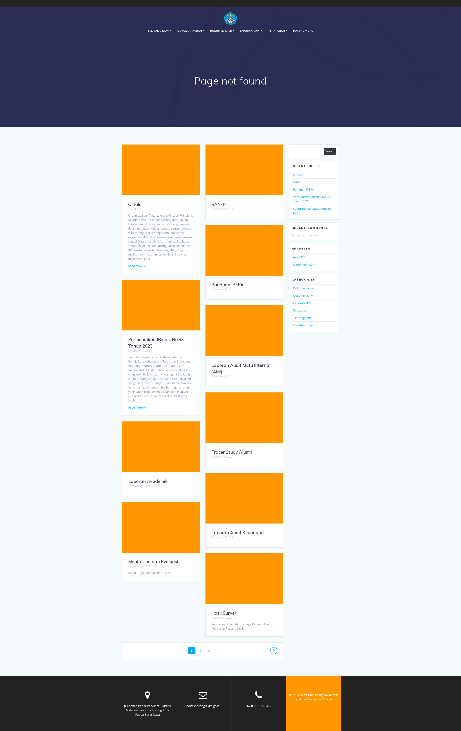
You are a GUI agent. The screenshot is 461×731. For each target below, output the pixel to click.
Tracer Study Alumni (232, 452)
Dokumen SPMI (221, 30)
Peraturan (276, 30)
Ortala (135, 204)
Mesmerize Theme (319, 699)
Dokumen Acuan (189, 30)
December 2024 (303, 265)
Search (329, 151)
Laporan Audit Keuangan (237, 532)
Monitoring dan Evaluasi (153, 561)
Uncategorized (303, 325)
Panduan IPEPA (227, 284)
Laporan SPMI (250, 30)
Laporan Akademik (147, 481)
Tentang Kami (158, 30)
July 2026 (299, 257)
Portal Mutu (303, 30)
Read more (135, 266)
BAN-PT (220, 204)
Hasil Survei (223, 613)
